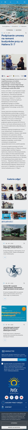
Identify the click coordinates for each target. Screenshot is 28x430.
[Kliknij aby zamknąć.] (26, 195)
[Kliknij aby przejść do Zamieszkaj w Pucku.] (14, 215)
